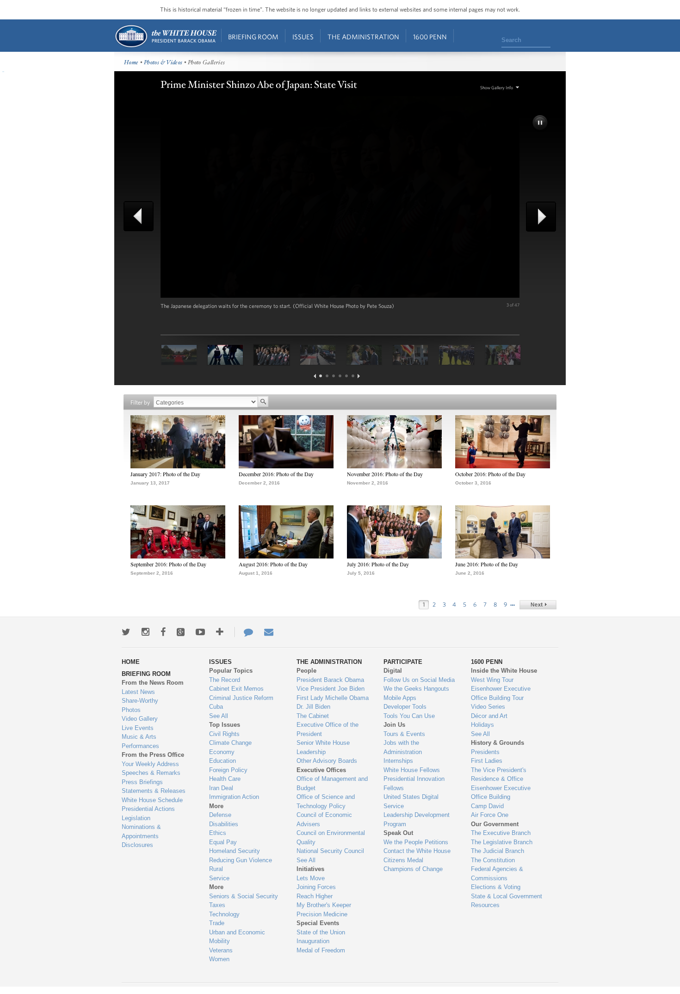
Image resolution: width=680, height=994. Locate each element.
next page (359, 376)
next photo (537, 217)
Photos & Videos (163, 63)
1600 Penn (430, 37)
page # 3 (333, 376)
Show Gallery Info (496, 87)
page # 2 (327, 376)
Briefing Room (253, 37)
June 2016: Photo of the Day (486, 564)
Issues (303, 37)
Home (165, 36)
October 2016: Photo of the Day (490, 474)
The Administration (363, 37)
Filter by (140, 402)
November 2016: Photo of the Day (385, 474)
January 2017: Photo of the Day (165, 474)
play (541, 123)
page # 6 (353, 376)
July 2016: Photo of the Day (378, 564)
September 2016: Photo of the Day (168, 564)
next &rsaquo (537, 604)
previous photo (142, 216)
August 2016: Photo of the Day (273, 564)
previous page (315, 376)
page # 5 (346, 376)
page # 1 (320, 376)
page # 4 (340, 376)
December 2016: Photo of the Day (276, 474)
